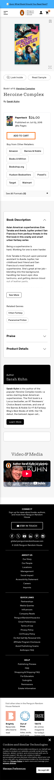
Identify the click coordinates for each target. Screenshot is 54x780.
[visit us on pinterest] (37, 536)
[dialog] (27, 758)
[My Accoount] (41, 12)
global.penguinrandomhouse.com (27, 541)
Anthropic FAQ (27, 650)
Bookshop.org (16, 166)
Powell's (41, 174)
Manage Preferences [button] (14, 768)
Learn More (16, 422)
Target (12, 182)
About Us (27, 555)
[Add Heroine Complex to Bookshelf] (50, 21)
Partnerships (27, 601)
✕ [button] (49, 740)
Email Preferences (27, 621)
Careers (27, 583)
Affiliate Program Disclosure (27, 642)
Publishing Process (27, 664)
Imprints (27, 587)
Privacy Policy (27, 630)
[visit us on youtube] (24, 536)
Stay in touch (28, 525)
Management (27, 571)
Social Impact (27, 575)
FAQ (27, 668)
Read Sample (39, 77)
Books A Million (17, 158)
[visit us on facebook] (12, 536)
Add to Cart (21, 135)
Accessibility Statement (27, 579)
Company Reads (27, 613)
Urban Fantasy (15, 313)
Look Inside (16, 77)
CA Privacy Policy (27, 634)
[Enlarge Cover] (50, 67)
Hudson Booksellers (20, 174)
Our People (27, 563)
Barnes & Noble (32, 151)
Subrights (27, 680)
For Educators (27, 676)
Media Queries (27, 605)
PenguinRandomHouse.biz (27, 617)
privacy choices (9, 763)
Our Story (27, 559)
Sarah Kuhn (13, 101)
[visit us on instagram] (43, 536)
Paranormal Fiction (17, 320)
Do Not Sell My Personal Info (27, 638)
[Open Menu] (5, 12)
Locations (27, 567)
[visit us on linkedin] (30, 536)
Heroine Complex (25, 88)
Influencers (27, 609)
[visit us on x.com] (18, 536)
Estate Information (27, 688)
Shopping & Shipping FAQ (27, 672)
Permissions (27, 684)
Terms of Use (27, 625)
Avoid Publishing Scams (27, 646)
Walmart (27, 182)
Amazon (13, 151)
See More (14, 295)
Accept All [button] (43, 770)
